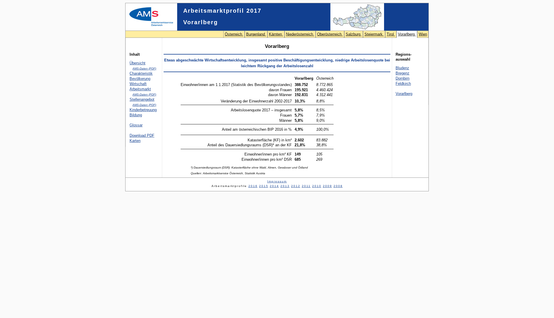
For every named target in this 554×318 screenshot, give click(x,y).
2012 (295, 186)
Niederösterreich (300, 34)
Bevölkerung (140, 78)
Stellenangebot (142, 99)
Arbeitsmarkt (140, 89)
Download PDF (142, 135)
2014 (274, 186)
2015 (263, 186)
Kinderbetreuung (143, 110)
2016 (253, 186)
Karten (135, 141)
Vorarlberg (407, 34)
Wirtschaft (138, 84)
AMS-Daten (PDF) (144, 68)
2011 (306, 186)
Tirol (391, 34)
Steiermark (374, 34)
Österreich (234, 34)
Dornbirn (402, 78)
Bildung (136, 115)
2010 (316, 186)
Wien (423, 34)
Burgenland (256, 34)
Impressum (277, 181)
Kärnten (276, 34)
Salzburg (354, 34)
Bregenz (402, 73)
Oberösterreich (330, 34)
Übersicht (137, 63)
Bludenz (402, 68)
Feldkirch (403, 83)
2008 (338, 186)
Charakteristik (141, 73)
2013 (285, 186)
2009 (327, 186)
